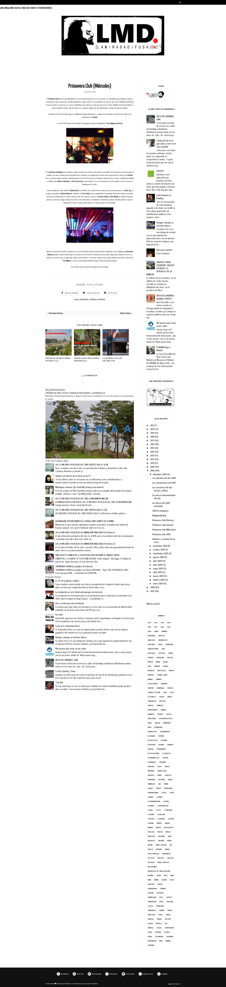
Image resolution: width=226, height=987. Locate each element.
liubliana (161, 814)
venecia (150, 928)
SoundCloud (152, 897)
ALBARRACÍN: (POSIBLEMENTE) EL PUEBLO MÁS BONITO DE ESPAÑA (84, 521)
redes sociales (163, 862)
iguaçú (150, 788)
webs (160, 941)
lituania (151, 814)
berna (158, 662)
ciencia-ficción (154, 692)
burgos (150, 679)
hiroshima (151, 779)
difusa (168, 714)
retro (159, 875)
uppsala (159, 923)
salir (172, 880)
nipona (150, 845)
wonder (168, 941)
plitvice (151, 858)
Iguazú (158, 788)
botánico (151, 670)
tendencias (152, 910)
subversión (152, 902)
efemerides (158, 727)
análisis (161, 636)
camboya (159, 679)
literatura (168, 810)
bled (149, 666)
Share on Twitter (93, 293)
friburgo (162, 762)
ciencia (170, 688)
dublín (157, 723)
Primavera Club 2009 (161, 534)
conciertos (84, 299)
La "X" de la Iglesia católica (67, 580)
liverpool (161, 819)
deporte (160, 714)
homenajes (151, 784)
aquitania (151, 644)
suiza (161, 902)
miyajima (151, 832)
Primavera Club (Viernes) (163, 520)
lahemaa (150, 797)
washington (152, 941)
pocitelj (160, 858)
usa (166, 923)
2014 (152, 451)
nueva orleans (161, 845)
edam (149, 727)
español (161, 736)
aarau (156, 631)
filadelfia (166, 753)
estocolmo (151, 745)
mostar (159, 832)
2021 (152, 425)
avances (150, 657)
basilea (170, 657)
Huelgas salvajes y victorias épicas (70, 637)
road (172, 875)
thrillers (151, 915)
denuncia (151, 714)
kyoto (172, 793)
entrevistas (152, 732)
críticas (162, 701)
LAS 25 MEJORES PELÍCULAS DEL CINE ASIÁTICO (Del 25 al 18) (81, 464)
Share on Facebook (71, 293)
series (159, 884)
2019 (152, 433)
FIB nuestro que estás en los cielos (70, 648)
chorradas (160, 688)
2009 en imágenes (160, 510)
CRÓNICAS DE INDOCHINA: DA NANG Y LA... (58, 359)
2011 (152, 463)
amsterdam (151, 636)
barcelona (160, 657)
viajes (159, 928)
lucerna (150, 823)
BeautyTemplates (65, 984)
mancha (167, 823)
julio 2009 (157, 561)
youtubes (151, 945)
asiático (161, 653)
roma (149, 880)
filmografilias (153, 758)
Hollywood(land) (159, 515)
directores (152, 718)
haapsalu (151, 775)
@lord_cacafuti (153, 603)
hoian (170, 779)
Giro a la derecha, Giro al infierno (69, 603)
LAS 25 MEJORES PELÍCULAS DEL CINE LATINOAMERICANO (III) (81, 498)
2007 (152, 591)
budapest (151, 675)
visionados (159, 936)
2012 (152, 459)
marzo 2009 (158, 576)
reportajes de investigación (159, 871)
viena (150, 932)
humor (166, 784)
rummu (156, 880)
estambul (164, 740)
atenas (170, 653)
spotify (169, 897)
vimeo (150, 936)
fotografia (152, 762)
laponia (159, 797)
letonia (166, 801)
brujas (171, 670)
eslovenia (151, 736)
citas (172, 692)
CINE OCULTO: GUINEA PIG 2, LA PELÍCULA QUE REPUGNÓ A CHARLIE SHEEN (87, 555)
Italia (164, 793)
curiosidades (153, 710)
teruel (169, 910)
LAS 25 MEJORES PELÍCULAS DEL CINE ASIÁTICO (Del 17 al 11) (81, 510)
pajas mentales (153, 854)
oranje (167, 849)
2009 (152, 470)
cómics (169, 697)
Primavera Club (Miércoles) (164, 529)
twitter (168, 919)
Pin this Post (112, 293)
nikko (169, 840)
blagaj (165, 662)
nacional (161, 836)
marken (150, 827)
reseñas (150, 875)
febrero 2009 (159, 580)
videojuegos (169, 928)
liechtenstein (162, 806)
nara (169, 836)
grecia (167, 766)
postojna (151, 862)
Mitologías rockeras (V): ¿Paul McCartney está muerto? (79, 487)
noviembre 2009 (160, 546)
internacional (153, 793)
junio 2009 (157, 564)
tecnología (160, 906)
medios (158, 827)
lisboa (150, 810)
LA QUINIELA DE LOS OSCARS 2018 (112, 359)
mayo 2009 (158, 568)
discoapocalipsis (165, 718)
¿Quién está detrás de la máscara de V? (72, 476)
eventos (101, 299)
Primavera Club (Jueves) (162, 525)
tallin (150, 906)
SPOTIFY (160, 171)
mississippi (168, 827)
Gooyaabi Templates (90, 984)
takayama (169, 902)
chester (150, 688)
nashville (151, 840)
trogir (159, 919)
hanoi (159, 775)
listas (158, 810)
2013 (152, 455)
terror (161, 910)
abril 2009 (157, 572)
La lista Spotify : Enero (65, 671)
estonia (161, 745)
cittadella (152, 697)
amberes (164, 631)
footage (165, 758)
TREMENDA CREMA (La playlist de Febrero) (73, 566)
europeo (170, 745)
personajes (166, 854)
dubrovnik (167, 723)
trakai (168, 915)
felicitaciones (153, 753)
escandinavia (165, 732)
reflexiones (152, 867)
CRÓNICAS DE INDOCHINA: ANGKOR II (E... (86, 359)
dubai (150, 723)
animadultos (162, 640)
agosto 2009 (158, 557)
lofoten (171, 819)
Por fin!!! (59, 614)
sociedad (160, 893)
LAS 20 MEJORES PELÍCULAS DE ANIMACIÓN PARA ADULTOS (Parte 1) (85, 532)
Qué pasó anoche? (164, 250)
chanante (164, 684)
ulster (150, 923)
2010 (152, 467)
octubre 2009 (159, 549)
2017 (152, 440)
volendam (169, 936)
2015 (152, 448)
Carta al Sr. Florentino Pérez (67, 626)
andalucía (151, 640)
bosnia (165, 666)
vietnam (158, 932)
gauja (159, 766)
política (170, 858)
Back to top (173, 984)
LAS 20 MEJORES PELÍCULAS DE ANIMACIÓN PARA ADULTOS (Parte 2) (85, 543)
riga (165, 875)
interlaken (168, 788)
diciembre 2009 (160, 474)
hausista (168, 775)
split (161, 897)
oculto (150, 849)
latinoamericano (154, 801)
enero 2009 (158, 583)
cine (165, 692)
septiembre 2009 (160, 553)
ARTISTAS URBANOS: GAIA (66, 660)
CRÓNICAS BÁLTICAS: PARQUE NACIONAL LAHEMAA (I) (75, 392)
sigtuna (150, 893)
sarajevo (151, 884)
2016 (152, 444)
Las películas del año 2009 (164, 478)
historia (161, 779)
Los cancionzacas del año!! (164, 482)
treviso (150, 919)
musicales (151, 836)
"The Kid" (59, 682)
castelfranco (153, 684)
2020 (152, 429)
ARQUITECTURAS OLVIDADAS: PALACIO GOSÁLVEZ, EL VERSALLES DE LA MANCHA (160, 268)
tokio (160, 915)
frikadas (151, 766)
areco (160, 644)
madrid (159, 823)
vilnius (167, 932)
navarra (161, 840)
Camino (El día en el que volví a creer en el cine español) (166, 143)
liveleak (151, 819)
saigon (163, 880)
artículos (151, 653)
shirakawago (152, 888)
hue (159, 784)
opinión (159, 849)
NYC (171, 845)
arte (163, 649)
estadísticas (153, 740)
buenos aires (162, 675)
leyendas (151, 806)
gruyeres (151, 771)
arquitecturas (153, 649)
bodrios (157, 666)
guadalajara (162, 771)
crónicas (93, 299)
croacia (150, 705)
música (168, 832)
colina (161, 697)
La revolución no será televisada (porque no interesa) (78, 592)
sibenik (163, 888)
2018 (152, 436)
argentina (169, 644)
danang (163, 710)
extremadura (161, 749)
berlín (150, 662)
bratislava (161, 670)
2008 (152, 587)
